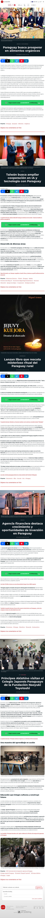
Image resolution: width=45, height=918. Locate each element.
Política (22, 171)
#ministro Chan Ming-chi (6, 280)
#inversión (36, 280)
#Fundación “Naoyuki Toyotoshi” (22, 873)
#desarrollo (3, 282)
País (20, 674)
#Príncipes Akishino (35, 873)
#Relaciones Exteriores (11, 278)
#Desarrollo (28, 627)
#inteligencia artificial (30, 282)
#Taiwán (20, 278)
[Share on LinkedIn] (26, 61)
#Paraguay (8, 123)
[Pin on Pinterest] (21, 61)
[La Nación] (5, 2)
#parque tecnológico (11, 282)
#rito (23, 478)
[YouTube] (43, 908)
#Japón (8, 875)
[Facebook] (34, 908)
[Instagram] (40, 908)
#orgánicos (27, 123)
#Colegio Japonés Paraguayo (7, 873)
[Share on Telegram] (17, 61)
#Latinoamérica (35, 627)
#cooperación (20, 282)
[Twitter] (37, 908)
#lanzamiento (9, 478)
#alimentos (20, 123)
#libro (14, 478)
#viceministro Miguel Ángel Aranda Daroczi (23, 280)
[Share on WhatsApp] (12, 61)
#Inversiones (9, 627)
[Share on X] (7, 61)
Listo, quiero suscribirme (37, 898)
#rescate (19, 478)
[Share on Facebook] (2, 61)
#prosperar (14, 123)
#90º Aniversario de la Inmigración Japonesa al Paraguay (19, 871)
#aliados (31, 278)
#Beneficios (22, 627)
